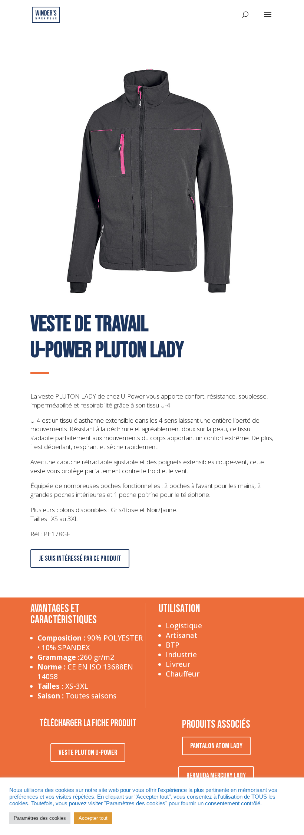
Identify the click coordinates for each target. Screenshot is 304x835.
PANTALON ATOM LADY (216, 745)
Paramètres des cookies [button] (40, 818)
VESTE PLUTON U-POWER (88, 752)
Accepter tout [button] (93, 818)
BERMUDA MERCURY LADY (216, 775)
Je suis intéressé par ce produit (80, 558)
